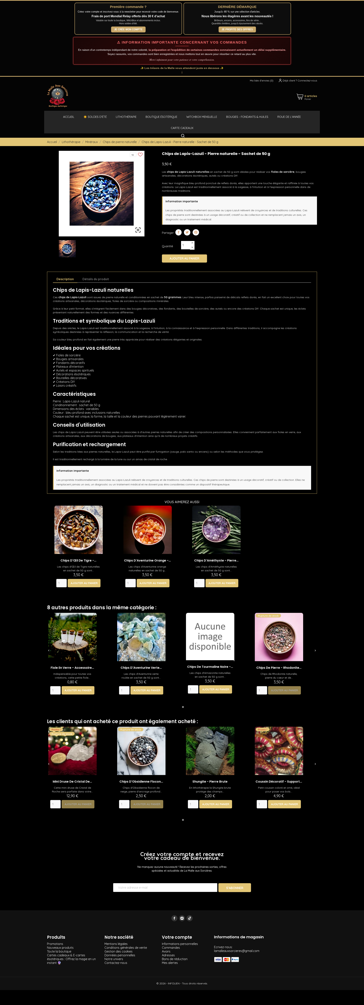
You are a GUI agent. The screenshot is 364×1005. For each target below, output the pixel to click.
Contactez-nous (115, 963)
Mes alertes (170, 963)
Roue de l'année (289, 117)
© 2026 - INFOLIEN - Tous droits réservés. (182, 983)
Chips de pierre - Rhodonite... (278, 668)
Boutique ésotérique (161, 117)
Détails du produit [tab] (95, 279)
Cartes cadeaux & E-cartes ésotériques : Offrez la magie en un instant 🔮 (71, 959)
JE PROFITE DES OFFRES (237, 29)
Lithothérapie (126, 117)
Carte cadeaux (182, 128)
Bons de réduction (174, 959)
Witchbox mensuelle (201, 117)
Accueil (68, 117)
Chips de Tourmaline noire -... (210, 667)
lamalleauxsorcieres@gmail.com (236, 951)
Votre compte (177, 937)
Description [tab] (65, 279)
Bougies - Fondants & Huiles (247, 117)
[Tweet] (187, 232)
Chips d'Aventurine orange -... (147, 560)
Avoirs (166, 951)
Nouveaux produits (60, 947)
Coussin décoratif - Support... (279, 781)
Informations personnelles (180, 944)
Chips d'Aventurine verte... (141, 668)
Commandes (171, 947)
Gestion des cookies (118, 951)
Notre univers (113, 959)
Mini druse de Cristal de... (72, 781)
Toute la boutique (59, 951)
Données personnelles (119, 955)
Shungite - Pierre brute (210, 781)
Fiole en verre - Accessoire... (72, 668)
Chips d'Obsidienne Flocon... (141, 781)
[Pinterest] (196, 232)
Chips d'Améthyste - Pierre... (216, 560)
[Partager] (178, 232)
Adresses (168, 955)
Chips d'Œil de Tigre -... (78, 560)
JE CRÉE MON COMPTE (128, 29)
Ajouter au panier (184, 258)
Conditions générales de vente (125, 947)
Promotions (55, 944)
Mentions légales (116, 944)
